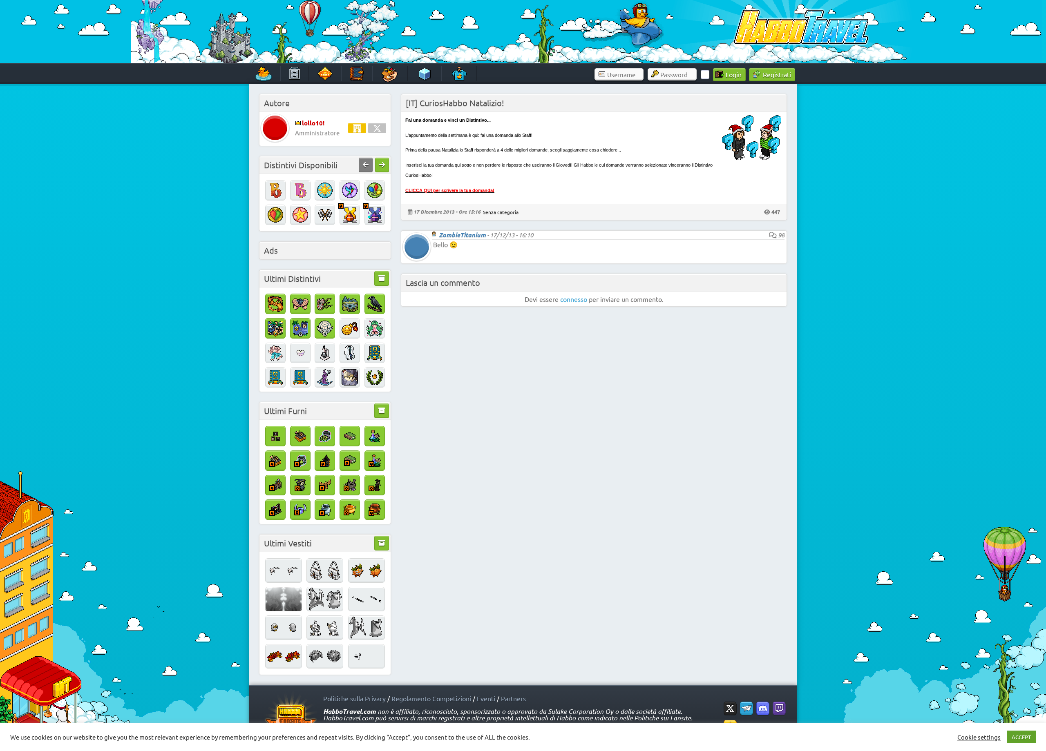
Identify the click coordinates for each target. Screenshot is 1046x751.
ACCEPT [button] (1021, 736)
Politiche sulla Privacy (354, 698)
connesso (573, 299)
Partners (513, 698)
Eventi (486, 698)
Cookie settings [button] (979, 737)
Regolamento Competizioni (431, 698)
